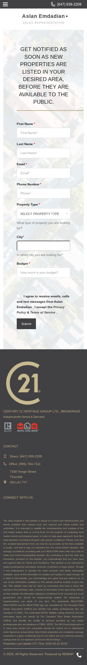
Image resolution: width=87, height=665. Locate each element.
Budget (23, 263)
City (20, 237)
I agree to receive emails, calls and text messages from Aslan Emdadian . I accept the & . (43, 304)
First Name (26, 124)
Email (22, 164)
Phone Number (29, 184)
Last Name (26, 144)
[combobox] (43, 213)
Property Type (28, 204)
